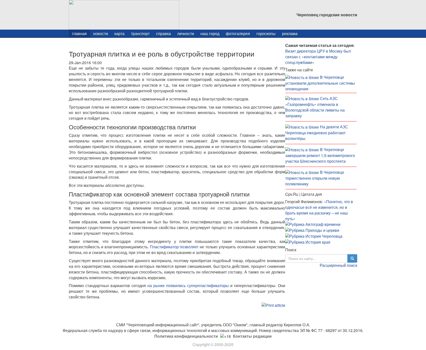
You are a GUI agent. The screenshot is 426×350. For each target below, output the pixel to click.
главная (79, 33)
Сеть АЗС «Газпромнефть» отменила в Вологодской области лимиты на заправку (315, 107)
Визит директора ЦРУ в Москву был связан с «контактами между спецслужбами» (318, 56)
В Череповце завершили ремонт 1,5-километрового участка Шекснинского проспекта (320, 155)
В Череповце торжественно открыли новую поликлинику (314, 178)
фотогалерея (238, 33)
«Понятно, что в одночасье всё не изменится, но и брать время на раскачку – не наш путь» (319, 210)
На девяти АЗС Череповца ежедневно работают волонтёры (316, 132)
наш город (209, 33)
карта (119, 33)
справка (163, 33)
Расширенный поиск (338, 265)
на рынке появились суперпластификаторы (188, 285)
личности (185, 33)
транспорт (140, 33)
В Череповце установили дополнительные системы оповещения (320, 83)
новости (100, 33)
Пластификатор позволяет (174, 247)
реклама (290, 33)
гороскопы (266, 33)
